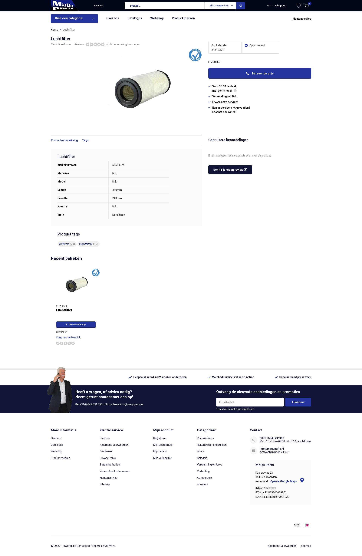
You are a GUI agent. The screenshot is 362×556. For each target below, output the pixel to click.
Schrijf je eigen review (228, 169)
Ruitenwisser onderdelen (212, 444)
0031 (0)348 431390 (272, 438)
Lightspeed (83, 545)
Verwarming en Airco (209, 464)
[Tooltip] (235, 91)
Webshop (157, 18)
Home (54, 29)
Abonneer (298, 402)
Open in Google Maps (284, 481)
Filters (200, 451)
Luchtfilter (64, 310)
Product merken (183, 18)
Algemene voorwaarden (114, 444)
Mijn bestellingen (163, 444)
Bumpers (202, 484)
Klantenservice (301, 18)
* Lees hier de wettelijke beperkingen (235, 409)
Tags (85, 140)
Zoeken (240, 5)
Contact (98, 5)
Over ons (112, 18)
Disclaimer (106, 451)
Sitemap (105, 484)
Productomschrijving (64, 140)
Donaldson (64, 44)
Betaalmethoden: (110, 464)
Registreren (160, 438)
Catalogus (134, 18)
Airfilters (67, 243)
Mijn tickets (160, 451)
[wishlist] (299, 5)
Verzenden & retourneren (115, 471)
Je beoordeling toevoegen (124, 44)
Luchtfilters (88, 243)
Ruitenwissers (205, 438)
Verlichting (203, 471)
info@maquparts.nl (272, 448)
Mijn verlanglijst (162, 457)
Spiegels (202, 457)
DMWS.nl (109, 545)
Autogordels (204, 477)
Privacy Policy (108, 457)
